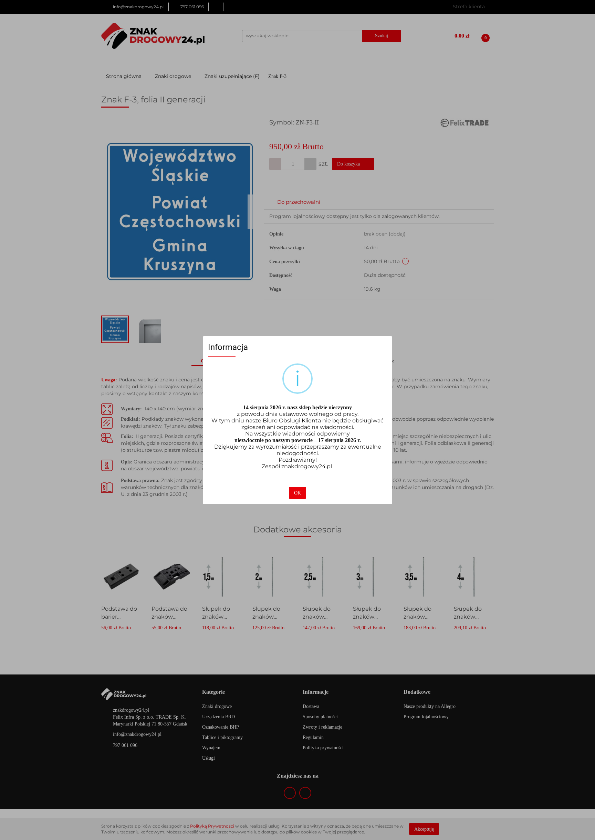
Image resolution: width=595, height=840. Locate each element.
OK (297, 493)
